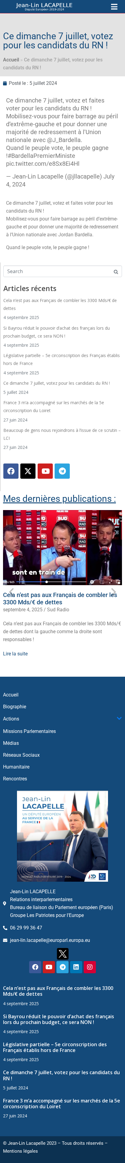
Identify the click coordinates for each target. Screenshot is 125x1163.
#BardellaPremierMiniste (41, 155)
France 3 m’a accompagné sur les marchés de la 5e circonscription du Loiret (61, 1103)
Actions (11, 719)
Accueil (11, 60)
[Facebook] (11, 471)
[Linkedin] (76, 967)
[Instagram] (90, 967)
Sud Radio (58, 610)
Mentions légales (20, 1151)
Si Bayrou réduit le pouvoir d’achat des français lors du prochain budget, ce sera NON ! (58, 1019)
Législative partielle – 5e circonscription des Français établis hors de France (55, 1047)
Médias (11, 743)
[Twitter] (27, 471)
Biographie (14, 707)
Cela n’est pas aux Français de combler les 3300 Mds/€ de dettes (60, 598)
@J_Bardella (64, 140)
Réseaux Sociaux (21, 755)
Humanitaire (16, 767)
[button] (11, 591)
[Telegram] (62, 471)
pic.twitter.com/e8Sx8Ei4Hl (42, 163)
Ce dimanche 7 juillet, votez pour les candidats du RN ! (56, 383)
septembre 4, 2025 (22, 610)
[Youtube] (45, 471)
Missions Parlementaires (29, 731)
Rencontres (15, 779)
